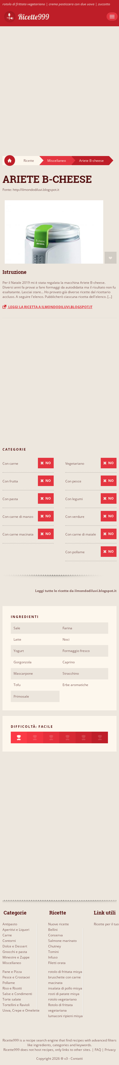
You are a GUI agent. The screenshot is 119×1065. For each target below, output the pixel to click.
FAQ (98, 1049)
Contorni (9, 940)
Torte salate (11, 999)
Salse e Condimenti (17, 993)
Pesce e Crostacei (16, 977)
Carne (7, 935)
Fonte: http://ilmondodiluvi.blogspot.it (30, 189)
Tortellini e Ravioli (16, 1004)
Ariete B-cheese (91, 160)
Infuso (53, 957)
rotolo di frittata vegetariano (23, 4)
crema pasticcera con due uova (71, 4)
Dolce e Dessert (14, 946)
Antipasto (9, 924)
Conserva (55, 935)
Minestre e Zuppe (16, 957)
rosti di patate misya (63, 993)
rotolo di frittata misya (65, 971)
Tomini (53, 951)
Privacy (110, 1049)
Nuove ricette (58, 924)
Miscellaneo (56, 160)
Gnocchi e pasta (14, 951)
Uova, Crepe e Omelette (21, 1010)
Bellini (53, 929)
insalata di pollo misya (65, 988)
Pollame (8, 982)
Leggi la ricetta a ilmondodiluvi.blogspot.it (49, 307)
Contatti (77, 1058)
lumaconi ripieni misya (65, 1016)
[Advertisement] (59, 85)
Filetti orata (57, 962)
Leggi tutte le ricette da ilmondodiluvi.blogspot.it (76, 590)
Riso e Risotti (12, 988)
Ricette (29, 160)
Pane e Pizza (12, 971)
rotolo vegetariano (62, 999)
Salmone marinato (62, 940)
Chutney (54, 946)
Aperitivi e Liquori (15, 929)
